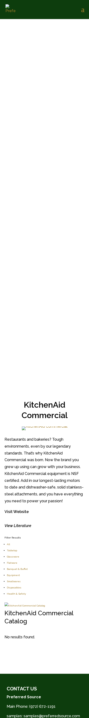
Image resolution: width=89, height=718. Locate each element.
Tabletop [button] (12, 550)
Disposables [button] (14, 587)
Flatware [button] (12, 563)
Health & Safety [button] (16, 593)
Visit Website (17, 511)
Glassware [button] (13, 556)
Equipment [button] (13, 575)
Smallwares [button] (14, 581)
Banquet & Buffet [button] (17, 569)
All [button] (8, 544)
